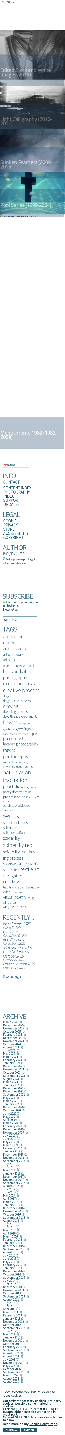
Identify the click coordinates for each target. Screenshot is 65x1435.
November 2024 (13, 1041)
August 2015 (11, 1252)
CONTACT (11, 482)
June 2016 (9, 1227)
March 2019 (10, 1145)
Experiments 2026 (16, 923)
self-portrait (11, 827)
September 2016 (14, 1218)
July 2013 (9, 1303)
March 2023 (10, 1082)
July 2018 (9, 1164)
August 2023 (11, 1079)
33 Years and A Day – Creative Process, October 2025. (19, 951)
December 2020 (13, 1107)
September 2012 (14, 1328)
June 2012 (9, 1331)
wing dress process (14, 907)
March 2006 (10, 1375)
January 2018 (11, 1173)
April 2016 (9, 1233)
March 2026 (10, 1022)
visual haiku (17, 892)
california (31, 684)
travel (30, 887)
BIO (5, 553)
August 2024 (11, 1047)
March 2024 (10, 1057)
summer (23, 863)
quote (34, 796)
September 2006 (14, 1372)
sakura (6, 801)
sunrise (34, 864)
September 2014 (14, 1277)
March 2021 (10, 1101)
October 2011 (12, 1344)
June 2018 (9, 1167)
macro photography (15, 753)
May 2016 (9, 1230)
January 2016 (11, 1243)
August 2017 (11, 1186)
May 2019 (9, 1142)
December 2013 (13, 1287)
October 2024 (12, 1044)
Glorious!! (10, 931)
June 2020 (9, 1113)
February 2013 (12, 1315)
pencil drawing (16, 787)
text (16, 869)
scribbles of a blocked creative (16, 807)
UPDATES (11, 504)
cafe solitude (13, 683)
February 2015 (12, 1265)
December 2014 (13, 1271)
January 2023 (11, 1085)
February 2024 (12, 1060)
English (11, 465)
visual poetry (14, 897)
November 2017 (13, 1180)
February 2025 (12, 1035)
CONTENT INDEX (17, 488)
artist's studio (14, 648)
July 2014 (9, 1281)
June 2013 (9, 1306)
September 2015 (14, 1249)
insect (25, 734)
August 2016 (11, 1221)
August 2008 (11, 1356)
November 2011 (13, 1340)
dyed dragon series (15, 711)
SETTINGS (22, 1417)
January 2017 (11, 1205)
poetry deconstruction (17, 792)
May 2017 (9, 1195)
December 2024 (13, 1038)
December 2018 (13, 1154)
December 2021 (13, 1091)
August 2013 (11, 1299)
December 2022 (13, 1088)
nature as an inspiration (17, 776)
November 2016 (13, 1211)
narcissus (28, 766)
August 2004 (11, 1378)
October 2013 (12, 1293)
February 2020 (12, 1126)
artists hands (12, 659)
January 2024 (11, 1063)
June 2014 (9, 1284)
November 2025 (13, 1028)
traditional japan (13, 887)
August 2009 (11, 1353)
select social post (16, 822)
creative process (21, 690)
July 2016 (9, 1224)
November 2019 (13, 1132)
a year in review (14, 665)
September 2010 (14, 1350)
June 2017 (9, 1192)
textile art (29, 869)
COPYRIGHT (13, 537)
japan (33, 734)
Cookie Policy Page (43, 1424)
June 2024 (9, 1050)
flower (10, 722)
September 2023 (14, 1076)
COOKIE (9, 521)
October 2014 (12, 1274)
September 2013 (14, 1296)
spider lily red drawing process (20, 855)
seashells (19, 816)
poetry (33, 787)
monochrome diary (15, 762)
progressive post (15, 796)
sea (7, 816)
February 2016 (12, 1240)
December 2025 (13, 1025)
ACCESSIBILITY (15, 533)
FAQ (14, 553)
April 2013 (9, 1309)
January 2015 (11, 1268)
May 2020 (9, 1117)
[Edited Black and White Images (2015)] (32, 54)
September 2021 (14, 1094)
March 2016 (10, 1236)
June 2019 (9, 1139)
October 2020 (12, 1110)
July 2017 (9, 1189)
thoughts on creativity (14, 879)
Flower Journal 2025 (19, 964)
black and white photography (17, 674)
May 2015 (9, 1262)
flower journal (24, 723)
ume (37, 887)
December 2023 (13, 1066)
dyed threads (11, 716)
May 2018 (9, 1170)
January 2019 (11, 1151)
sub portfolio (9, 864)
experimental (29, 716)
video (6, 892)
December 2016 (13, 1208)
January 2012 (11, 1337)
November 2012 (13, 1322)
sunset (8, 869)
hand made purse (12, 734)
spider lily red (17, 845)
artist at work (13, 654)
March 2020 (10, 1123)
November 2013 (13, 1290)
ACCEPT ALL (11, 1430)
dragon (7, 696)
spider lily (11, 838)
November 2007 (13, 1363)
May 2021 (9, 1098)
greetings (23, 729)
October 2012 (12, 1325)
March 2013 (10, 1312)
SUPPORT (11, 500)
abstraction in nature (15, 639)
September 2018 (14, 1161)
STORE (9, 529)
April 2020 (9, 1120)
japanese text (13, 738)
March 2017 (10, 1202)
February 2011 (12, 1347)
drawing (10, 706)
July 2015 (9, 1255)
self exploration (14, 832)
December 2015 (13, 1246)
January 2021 (11, 1104)
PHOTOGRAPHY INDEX (16, 494)
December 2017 (13, 1177)
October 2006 (12, 1369)
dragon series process (17, 701)
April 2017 (9, 1199)
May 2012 (9, 1334)
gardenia (8, 729)
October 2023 (12, 1072)
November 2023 (13, 1069)
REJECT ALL (29, 1430)
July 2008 (9, 1359)
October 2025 (12, 1031)
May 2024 (9, 1053)
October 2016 (12, 1214)
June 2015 (9, 1259)
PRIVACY (10, 525)
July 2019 (9, 1135)
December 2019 (13, 1129)
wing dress (10, 902)
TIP (22, 553)
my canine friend (12, 766)
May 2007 (9, 1366)
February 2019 (12, 1148)
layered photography (20, 744)
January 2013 (11, 1318)
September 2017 (14, 1183)
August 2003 (11, 1381)
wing (31, 897)
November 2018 (13, 1158)
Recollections (13, 939)
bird (30, 665)
